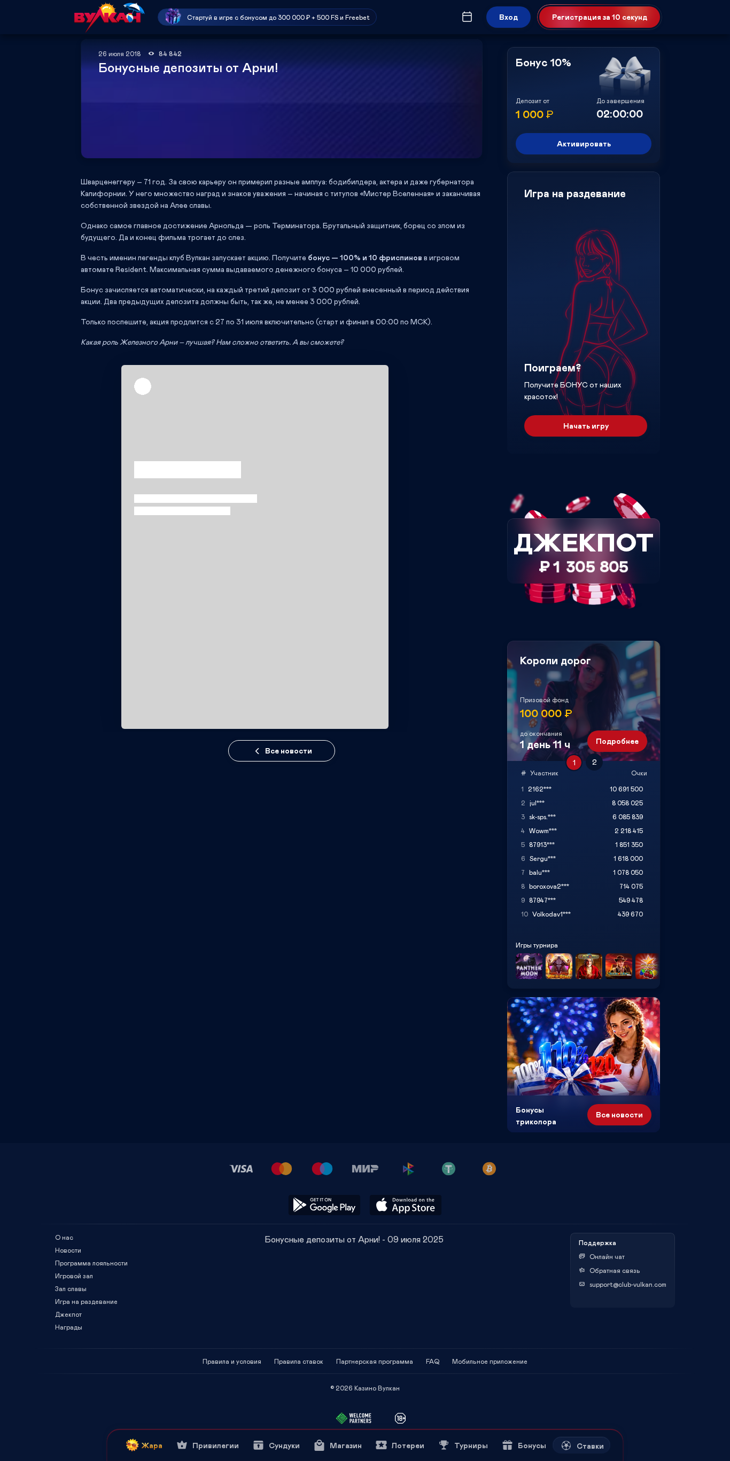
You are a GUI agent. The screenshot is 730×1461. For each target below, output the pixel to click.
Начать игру (586, 426)
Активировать (584, 143)
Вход (508, 17)
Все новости (288, 750)
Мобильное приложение (489, 1361)
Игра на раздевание (86, 1301)
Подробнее (617, 741)
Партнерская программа (374, 1361)
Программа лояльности (91, 1262)
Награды (68, 1327)
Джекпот (68, 1314)
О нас (64, 1237)
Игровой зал (74, 1275)
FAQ (432, 1361)
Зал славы (71, 1288)
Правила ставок (298, 1361)
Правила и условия (232, 1361)
